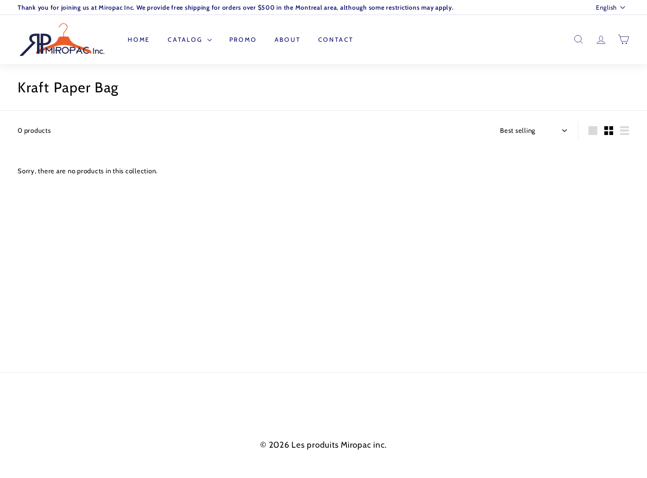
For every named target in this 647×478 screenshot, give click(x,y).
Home (139, 40)
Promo (243, 40)
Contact (336, 40)
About (288, 40)
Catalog (186, 40)
